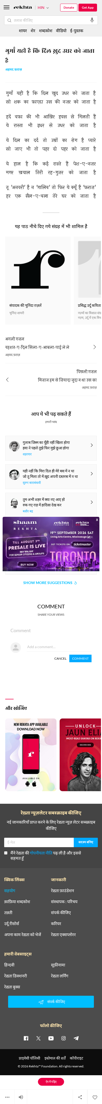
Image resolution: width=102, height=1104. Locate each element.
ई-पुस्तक (76, 30)
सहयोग (9, 890)
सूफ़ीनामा (58, 965)
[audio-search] (92, 20)
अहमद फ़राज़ (13, 70)
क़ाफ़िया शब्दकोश (17, 901)
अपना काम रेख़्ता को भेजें (22, 934)
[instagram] (63, 1038)
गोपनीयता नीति (41, 852)
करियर (56, 923)
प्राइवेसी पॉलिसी (29, 1058)
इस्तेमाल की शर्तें (55, 1058)
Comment (80, 658)
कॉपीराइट (76, 1058)
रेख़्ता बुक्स (12, 987)
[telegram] (76, 1038)
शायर (23, 30)
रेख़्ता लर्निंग (59, 976)
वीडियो (61, 30)
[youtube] (51, 1038)
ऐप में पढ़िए (51, 1082)
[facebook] (26, 1038)
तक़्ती (8, 912)
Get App (88, 7)
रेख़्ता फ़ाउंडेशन (62, 890)
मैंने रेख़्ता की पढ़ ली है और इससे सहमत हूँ (45, 855)
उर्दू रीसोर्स (11, 923)
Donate (69, 7)
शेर (33, 30)
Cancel (60, 658)
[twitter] (38, 1038)
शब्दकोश (45, 30)
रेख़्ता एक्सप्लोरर (63, 934)
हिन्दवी (9, 965)
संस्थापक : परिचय (64, 901)
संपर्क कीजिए (61, 912)
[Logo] (23, 8)
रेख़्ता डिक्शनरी (15, 976)
